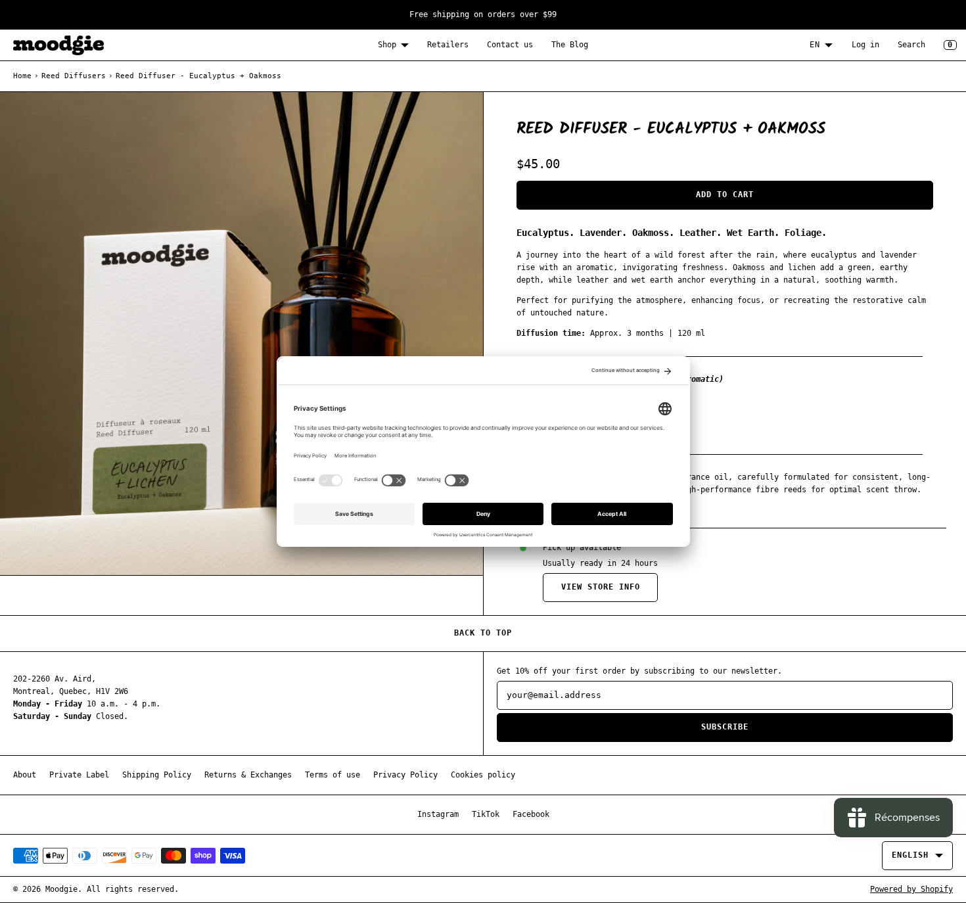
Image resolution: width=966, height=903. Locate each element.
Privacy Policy (405, 774)
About (24, 774)
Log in (865, 44)
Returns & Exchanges (248, 774)
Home (22, 76)
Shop (387, 44)
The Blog (569, 44)
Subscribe (724, 726)
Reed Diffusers (73, 76)
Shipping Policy (156, 774)
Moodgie (61, 889)
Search (911, 44)
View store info (600, 586)
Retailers (448, 44)
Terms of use (332, 774)
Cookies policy (483, 774)
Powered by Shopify (911, 889)
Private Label (79, 774)
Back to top (483, 632)
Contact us (510, 44)
